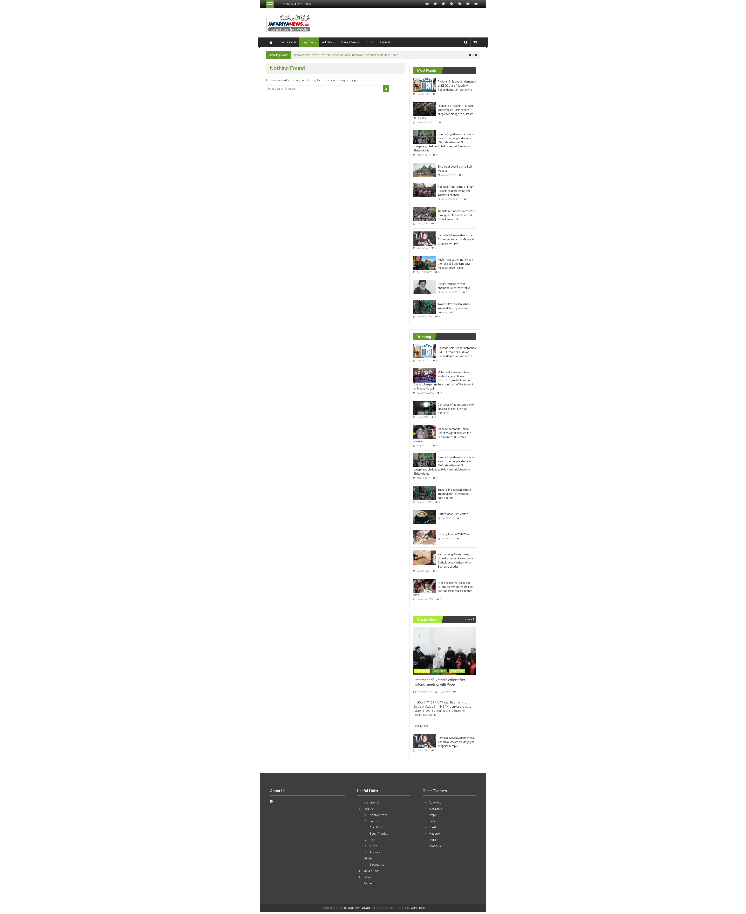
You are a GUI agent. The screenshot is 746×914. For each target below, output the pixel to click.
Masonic (434, 833)
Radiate (433, 839)
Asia (372, 839)
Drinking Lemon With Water (454, 534)
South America (379, 833)
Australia (375, 852)
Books (369, 42)
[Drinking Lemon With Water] (424, 537)
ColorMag (435, 802)
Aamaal (384, 42)
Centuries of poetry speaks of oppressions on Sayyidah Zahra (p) (456, 408)
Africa (373, 846)
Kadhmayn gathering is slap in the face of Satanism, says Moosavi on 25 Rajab (456, 263)
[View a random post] (475, 42)
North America (379, 815)
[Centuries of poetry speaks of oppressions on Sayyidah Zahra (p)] (424, 407)
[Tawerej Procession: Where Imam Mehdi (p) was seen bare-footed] (424, 307)
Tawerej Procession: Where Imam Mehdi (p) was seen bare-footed (454, 308)
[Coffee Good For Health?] (424, 516)
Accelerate (435, 808)
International (287, 42)
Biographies (377, 864)
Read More (420, 725)
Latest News (439, 671)
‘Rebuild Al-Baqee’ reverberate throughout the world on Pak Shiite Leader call (456, 215)
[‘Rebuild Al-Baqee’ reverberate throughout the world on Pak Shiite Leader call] (424, 214)
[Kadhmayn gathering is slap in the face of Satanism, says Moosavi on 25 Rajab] (424, 262)
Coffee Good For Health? (453, 514)
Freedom (434, 827)
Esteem (433, 821)
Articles (327, 42)
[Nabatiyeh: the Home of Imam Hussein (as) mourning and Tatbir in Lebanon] (424, 189)
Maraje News (350, 42)
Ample (433, 815)
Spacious (435, 846)
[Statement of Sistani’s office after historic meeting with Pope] (444, 650)
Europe (374, 821)
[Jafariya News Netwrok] (271, 42)
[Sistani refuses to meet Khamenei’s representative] (424, 286)
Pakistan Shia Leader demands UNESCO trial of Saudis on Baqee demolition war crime (457, 85)
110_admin (444, 691)
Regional (307, 42)
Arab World (376, 827)
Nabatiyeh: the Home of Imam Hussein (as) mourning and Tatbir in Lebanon (456, 191)
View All (469, 619)
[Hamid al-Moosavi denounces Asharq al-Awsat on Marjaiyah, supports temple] (424, 238)
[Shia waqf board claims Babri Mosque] (424, 169)
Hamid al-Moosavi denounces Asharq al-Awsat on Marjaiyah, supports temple (456, 239)
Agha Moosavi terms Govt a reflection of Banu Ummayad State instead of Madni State (345, 55)
